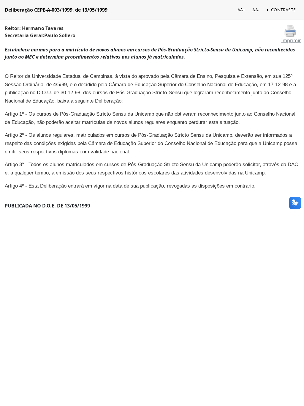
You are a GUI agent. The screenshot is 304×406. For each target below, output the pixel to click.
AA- (255, 9)
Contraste (283, 9)
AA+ (242, 9)
